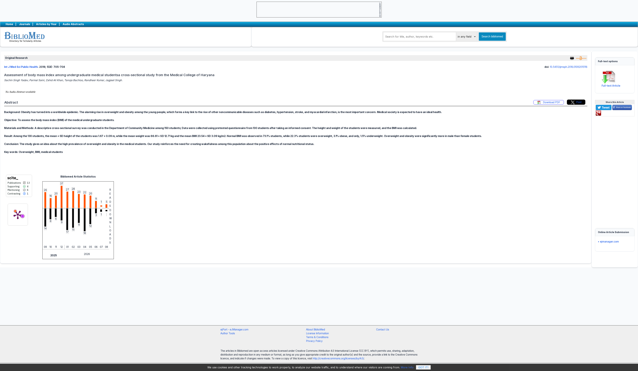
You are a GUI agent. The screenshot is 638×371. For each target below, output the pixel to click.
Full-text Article (611, 85)
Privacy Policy (314, 341)
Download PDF (551, 102)
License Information (317, 333)
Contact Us (382, 329)
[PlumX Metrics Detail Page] (18, 215)
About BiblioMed (315, 329)
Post (579, 102)
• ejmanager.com (608, 241)
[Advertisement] (614, 170)
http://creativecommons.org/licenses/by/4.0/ (338, 358)
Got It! (423, 367)
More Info (407, 367)
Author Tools (227, 333)
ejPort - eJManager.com (234, 329)
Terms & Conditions (317, 337)
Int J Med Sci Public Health (21, 66)
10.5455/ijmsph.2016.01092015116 (568, 66)
